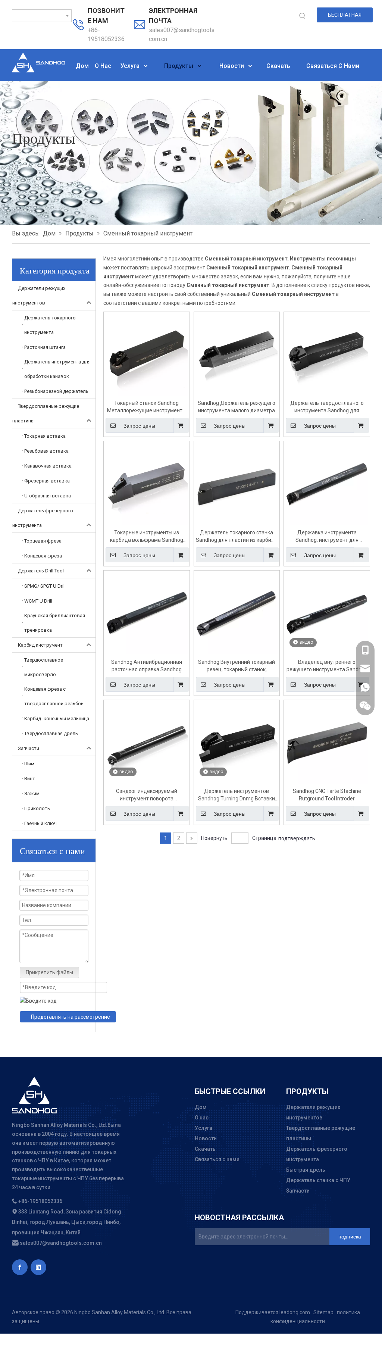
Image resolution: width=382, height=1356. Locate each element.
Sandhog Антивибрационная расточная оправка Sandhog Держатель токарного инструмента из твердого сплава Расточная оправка (146, 666)
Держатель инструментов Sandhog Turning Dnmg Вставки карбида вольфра (236, 795)
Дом (201, 1107)
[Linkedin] (38, 1267)
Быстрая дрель (305, 1170)
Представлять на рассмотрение (70, 1017)
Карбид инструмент (40, 645)
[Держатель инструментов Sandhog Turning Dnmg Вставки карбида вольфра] (237, 742)
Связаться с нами (217, 1159)
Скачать (205, 1149)
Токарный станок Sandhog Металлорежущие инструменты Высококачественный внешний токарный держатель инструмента (146, 407)
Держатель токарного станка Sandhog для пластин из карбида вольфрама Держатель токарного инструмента (237, 536)
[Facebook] (20, 1267)
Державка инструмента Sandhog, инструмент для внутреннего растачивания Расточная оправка (327, 536)
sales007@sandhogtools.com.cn (60, 1243)
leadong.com (294, 1312)
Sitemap (323, 1312)
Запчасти (28, 748)
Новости (206, 1138)
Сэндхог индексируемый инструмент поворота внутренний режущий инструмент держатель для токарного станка (146, 795)
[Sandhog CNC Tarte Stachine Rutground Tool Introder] (327, 742)
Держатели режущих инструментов (38, 295)
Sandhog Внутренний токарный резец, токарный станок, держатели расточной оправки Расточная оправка (236, 666)
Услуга (203, 1128)
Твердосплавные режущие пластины (45, 413)
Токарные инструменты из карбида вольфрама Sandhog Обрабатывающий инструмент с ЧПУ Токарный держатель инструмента (146, 536)
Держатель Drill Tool (41, 571)
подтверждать (296, 838)
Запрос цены (139, 426)
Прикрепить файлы (49, 972)
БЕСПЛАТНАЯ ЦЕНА (344, 17)
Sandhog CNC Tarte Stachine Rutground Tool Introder (327, 795)
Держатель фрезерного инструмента (42, 518)
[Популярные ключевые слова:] (302, 16)
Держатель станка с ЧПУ (318, 1180)
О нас (202, 1118)
